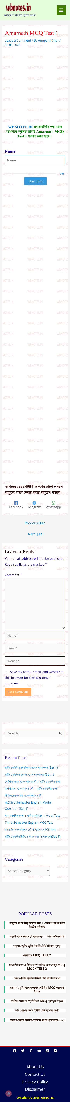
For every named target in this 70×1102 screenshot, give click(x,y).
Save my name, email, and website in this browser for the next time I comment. (34, 677)
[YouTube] (39, 1050)
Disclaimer (35, 1089)
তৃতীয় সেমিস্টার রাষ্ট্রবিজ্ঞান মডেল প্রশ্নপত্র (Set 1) (31, 767)
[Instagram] (47, 1050)
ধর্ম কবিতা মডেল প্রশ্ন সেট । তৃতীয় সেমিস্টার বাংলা (30, 829)
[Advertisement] (35, 85)
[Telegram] (55, 1050)
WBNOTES (47, 1097)
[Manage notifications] (8, 1093)
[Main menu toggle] (61, 10)
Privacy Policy (35, 1082)
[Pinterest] (31, 1050)
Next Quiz (35, 534)
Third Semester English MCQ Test (29, 822)
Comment (13, 575)
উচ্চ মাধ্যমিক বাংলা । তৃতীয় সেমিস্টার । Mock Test (32, 815)
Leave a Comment (18, 40)
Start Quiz (35, 181)
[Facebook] (14, 1050)
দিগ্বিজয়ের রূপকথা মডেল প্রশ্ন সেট (23, 795)
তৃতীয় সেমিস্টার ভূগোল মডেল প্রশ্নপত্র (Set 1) (29, 774)
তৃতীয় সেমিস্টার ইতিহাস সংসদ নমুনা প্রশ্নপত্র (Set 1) (32, 836)
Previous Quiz (35, 523)
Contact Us (35, 1074)
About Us (35, 1066)
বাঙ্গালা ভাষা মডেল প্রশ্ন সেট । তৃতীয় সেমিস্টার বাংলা (31, 788)
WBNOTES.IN (20, 127)
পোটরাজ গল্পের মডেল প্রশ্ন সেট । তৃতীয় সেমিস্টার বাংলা (32, 781)
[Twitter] (22, 1050)
